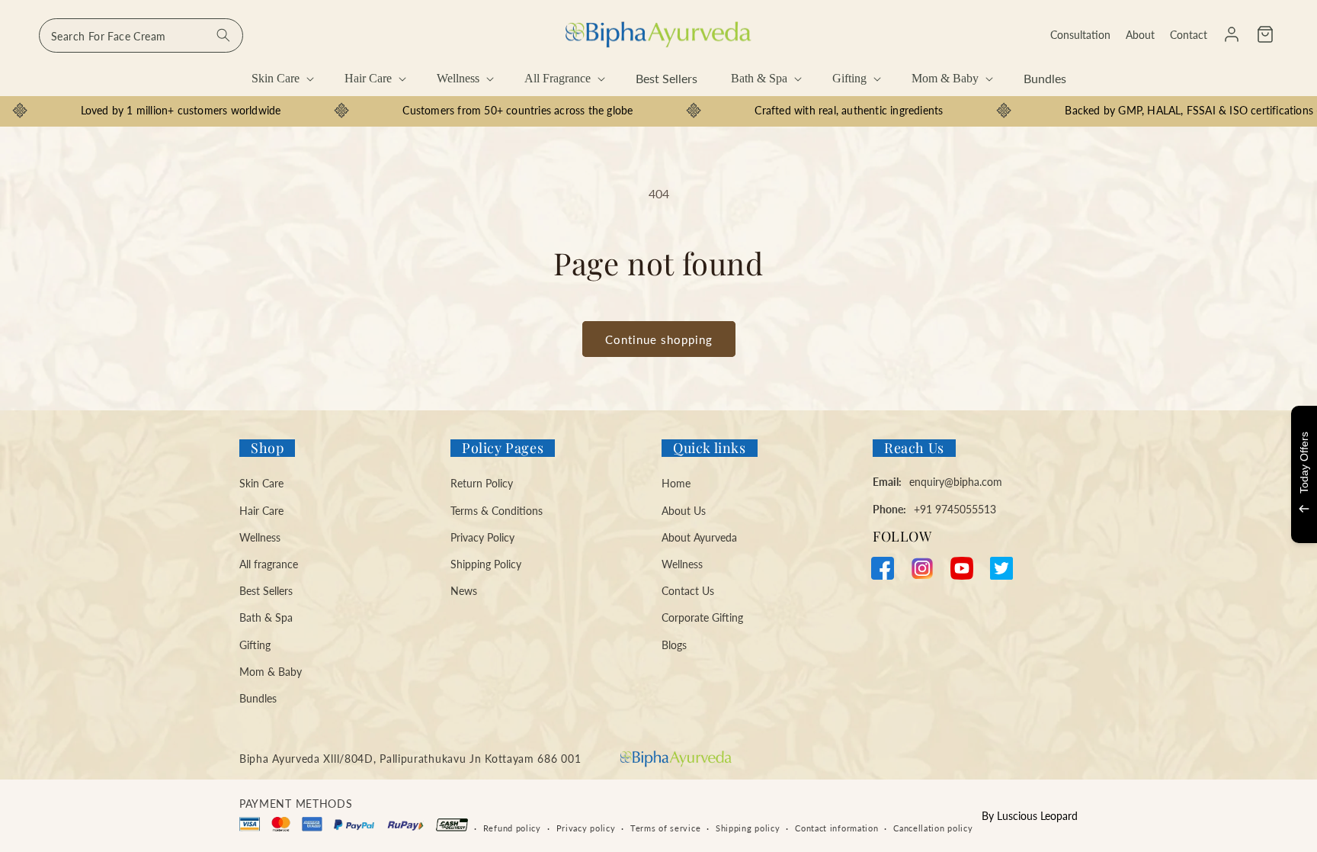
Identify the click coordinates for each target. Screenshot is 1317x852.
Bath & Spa (266, 617)
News (463, 590)
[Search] (223, 35)
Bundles (258, 698)
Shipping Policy (485, 564)
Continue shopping (659, 339)
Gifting (255, 644)
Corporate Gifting (702, 617)
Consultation (1080, 34)
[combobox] (141, 35)
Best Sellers (266, 590)
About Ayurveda (699, 537)
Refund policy (512, 828)
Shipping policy (748, 828)
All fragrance (268, 564)
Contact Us (688, 590)
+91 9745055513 (955, 509)
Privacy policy (586, 828)
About (1140, 34)
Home (676, 483)
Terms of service (665, 828)
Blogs (674, 644)
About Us (684, 510)
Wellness (259, 537)
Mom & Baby (270, 671)
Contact (1188, 34)
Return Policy (481, 483)
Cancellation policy (933, 828)
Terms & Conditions (496, 510)
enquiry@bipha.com (955, 481)
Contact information (836, 828)
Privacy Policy (482, 537)
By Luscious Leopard (1030, 815)
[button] (1265, 34)
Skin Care (261, 483)
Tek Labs (1169, 521)
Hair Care (261, 510)
